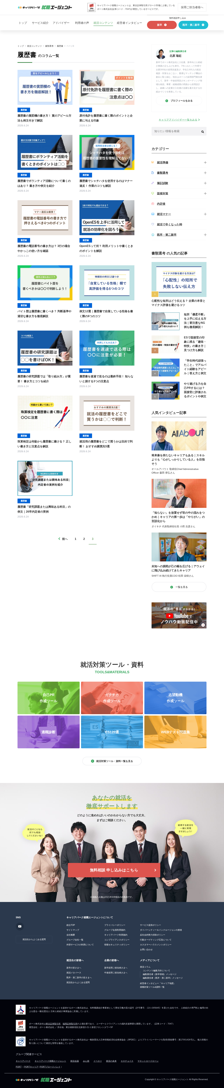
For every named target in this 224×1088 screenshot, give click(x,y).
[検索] (202, 131)
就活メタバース (73, 972)
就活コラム (145, 967)
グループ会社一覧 (74, 940)
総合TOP (70, 925)
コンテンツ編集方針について (156, 970)
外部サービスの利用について (80, 944)
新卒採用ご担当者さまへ (115, 968)
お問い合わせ (146, 949)
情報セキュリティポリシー (117, 944)
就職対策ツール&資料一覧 (152, 987)
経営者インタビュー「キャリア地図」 (158, 983)
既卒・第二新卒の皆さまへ (79, 977)
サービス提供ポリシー (150, 925)
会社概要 (70, 935)
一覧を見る (181, 587)
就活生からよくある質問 (34, 939)
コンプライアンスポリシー (117, 940)
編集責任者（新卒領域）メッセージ (159, 974)
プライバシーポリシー (114, 925)
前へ (65, 538)
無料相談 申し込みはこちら (114, 870)
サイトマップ (72, 930)
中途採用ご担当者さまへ (115, 972)
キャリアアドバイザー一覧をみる (178, 119)
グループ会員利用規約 (114, 930)
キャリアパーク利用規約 (115, 935)
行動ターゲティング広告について (156, 940)
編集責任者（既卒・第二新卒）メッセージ (163, 978)
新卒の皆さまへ (73, 968)
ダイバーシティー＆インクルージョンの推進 (161, 930)
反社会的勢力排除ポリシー (152, 935)
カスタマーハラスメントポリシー (156, 944)
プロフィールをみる (181, 100)
